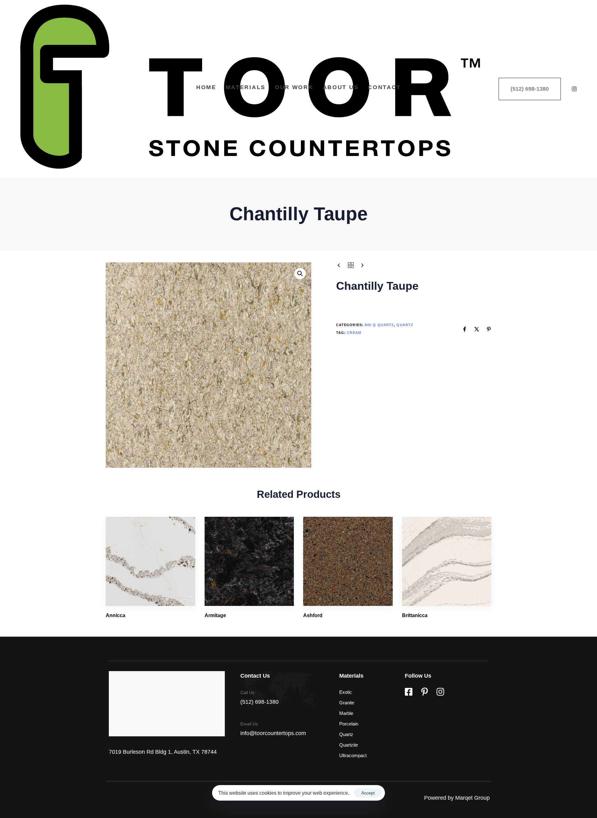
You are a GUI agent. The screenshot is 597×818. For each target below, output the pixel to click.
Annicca (115, 615)
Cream (354, 332)
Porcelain (348, 723)
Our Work (294, 87)
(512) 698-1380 (259, 702)
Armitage (215, 615)
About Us (341, 87)
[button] (300, 273)
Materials (246, 87)
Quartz (404, 325)
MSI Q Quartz (379, 325)
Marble (346, 713)
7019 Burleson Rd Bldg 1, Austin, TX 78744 (163, 752)
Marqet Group (473, 798)
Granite (346, 702)
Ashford (312, 615)
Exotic (345, 692)
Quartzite (348, 745)
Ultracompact (353, 755)
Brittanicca (415, 615)
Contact (384, 87)
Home (206, 87)
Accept (368, 792)
